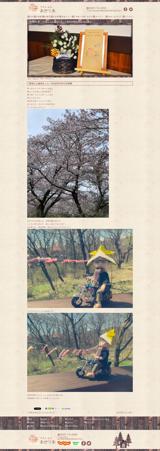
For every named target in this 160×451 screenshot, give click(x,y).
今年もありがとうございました (42, 412)
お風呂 (47, 16)
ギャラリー (100, 16)
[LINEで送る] (66, 408)
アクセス (128, 16)
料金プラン (66, 16)
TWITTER (131, 9)
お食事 (56, 16)
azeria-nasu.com (73, 450)
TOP (31, 16)
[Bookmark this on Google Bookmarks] (46, 408)
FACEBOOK (125, 9)
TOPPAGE (41, 8)
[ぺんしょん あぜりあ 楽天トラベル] (76, 445)
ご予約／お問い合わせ (83, 16)
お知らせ (35, 78)
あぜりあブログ (114, 16)
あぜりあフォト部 (123, 412)
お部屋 (39, 16)
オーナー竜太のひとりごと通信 (97, 419)
